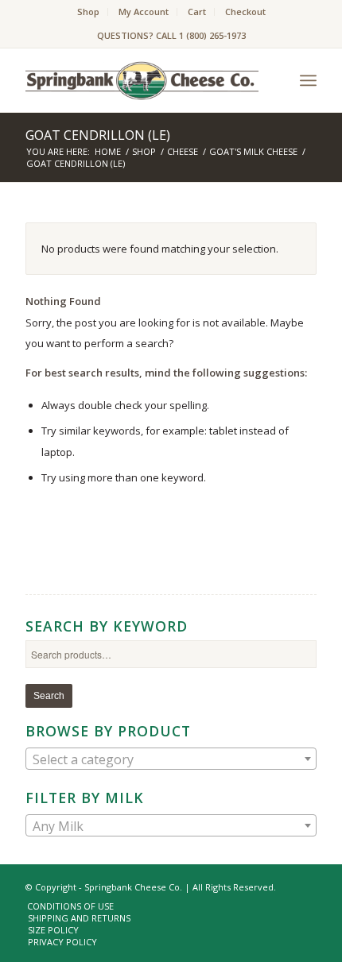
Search (48, 695)
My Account (144, 11)
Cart (197, 11)
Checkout (245, 11)
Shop (88, 11)
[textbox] (171, 759)
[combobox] (171, 759)
